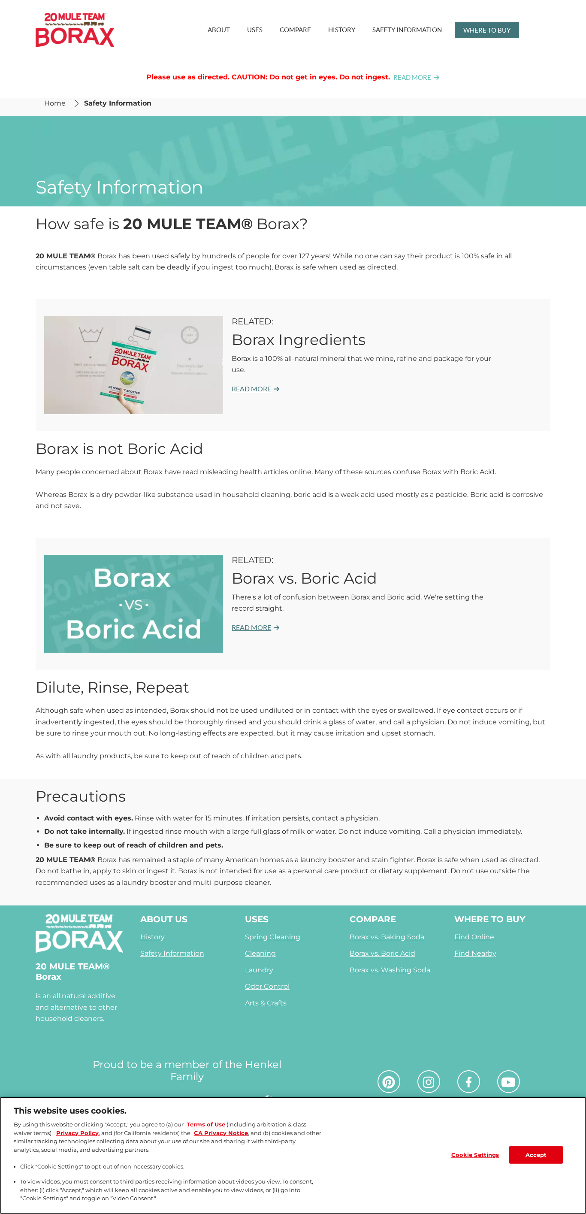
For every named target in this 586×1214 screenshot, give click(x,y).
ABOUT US (163, 919)
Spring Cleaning (272, 937)
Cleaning (260, 953)
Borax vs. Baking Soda (387, 937)
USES (257, 919)
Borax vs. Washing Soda (390, 970)
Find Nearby (475, 953)
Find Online (474, 937)
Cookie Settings (475, 1154)
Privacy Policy (77, 1132)
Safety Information (172, 953)
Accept (536, 1154)
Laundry (259, 970)
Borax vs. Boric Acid (382, 953)
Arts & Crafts (266, 1003)
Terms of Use (206, 1124)
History (152, 937)
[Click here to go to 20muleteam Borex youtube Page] (508, 1082)
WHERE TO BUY (490, 919)
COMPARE (373, 919)
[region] (293, 1155)
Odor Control (267, 986)
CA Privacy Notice (221, 1132)
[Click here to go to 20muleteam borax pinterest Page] (388, 1082)
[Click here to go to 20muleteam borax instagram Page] (428, 1082)
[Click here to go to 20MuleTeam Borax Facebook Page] (468, 1082)
